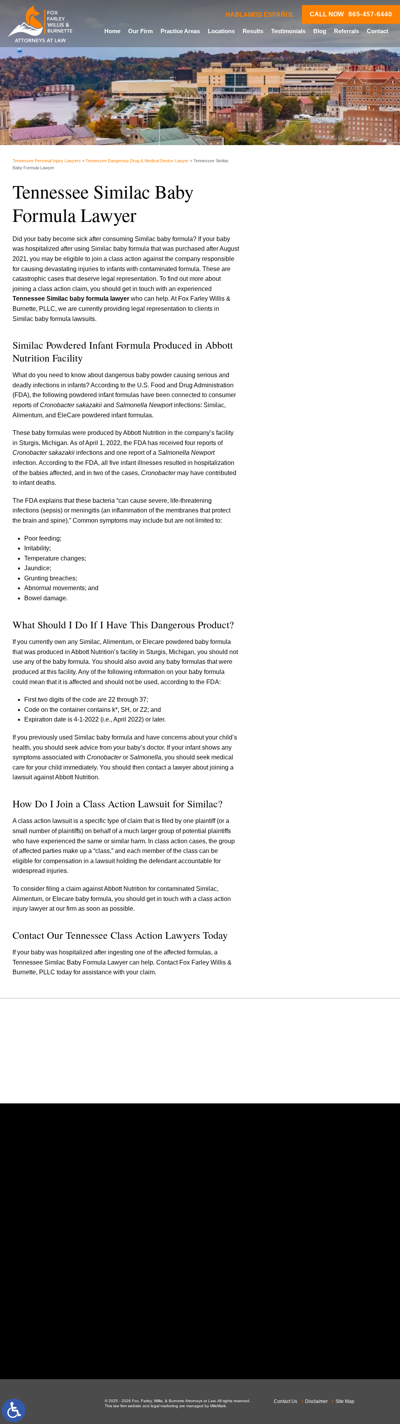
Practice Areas (180, 31)
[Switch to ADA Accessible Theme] (13, 1410)
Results (253, 31)
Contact (377, 31)
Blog (319, 31)
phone (59, 1276)
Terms (329, 425)
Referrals (346, 31)
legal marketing (164, 1406)
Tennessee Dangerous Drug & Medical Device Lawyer (137, 160)
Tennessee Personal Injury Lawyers (46, 160)
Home (112, 31)
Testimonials (288, 31)
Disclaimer (316, 1401)
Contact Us (285, 1401)
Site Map (345, 1401)
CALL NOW (351, 14)
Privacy (317, 425)
